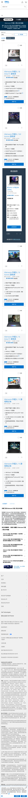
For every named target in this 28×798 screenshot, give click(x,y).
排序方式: (3, 32)
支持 (2, 579)
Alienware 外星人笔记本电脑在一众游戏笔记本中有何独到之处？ (13, 534)
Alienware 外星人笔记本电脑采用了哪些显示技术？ (13, 550)
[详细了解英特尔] (8, 566)
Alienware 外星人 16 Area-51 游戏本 (12, 338)
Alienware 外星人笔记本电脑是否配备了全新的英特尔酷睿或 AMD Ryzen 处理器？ (13, 540)
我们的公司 (4, 599)
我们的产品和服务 (6, 595)
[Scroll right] (26, 20)
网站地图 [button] (3, 586)
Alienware (9, 38)
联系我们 (3, 583)
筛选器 (21, 34)
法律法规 (3, 643)
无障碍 (3, 646)
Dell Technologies (6, 612)
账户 (2, 575)
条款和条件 (4, 627)
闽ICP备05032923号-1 (7, 650)
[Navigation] (2, 2)
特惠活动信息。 (17, 239)
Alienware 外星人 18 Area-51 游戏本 (12, 73)
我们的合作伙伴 (5, 602)
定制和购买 (14, 227)
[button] (22, 2)
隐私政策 (3, 630)
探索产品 (14, 101)
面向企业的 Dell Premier (7, 616)
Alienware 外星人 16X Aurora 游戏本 (12, 135)
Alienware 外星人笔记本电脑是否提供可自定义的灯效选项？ (13, 556)
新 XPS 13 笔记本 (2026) (13, 189)
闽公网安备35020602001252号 (9, 654)
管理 (2, 796)
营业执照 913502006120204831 (9, 657)
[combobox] (14, 6)
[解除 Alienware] (13, 38)
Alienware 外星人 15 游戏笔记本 (13, 400)
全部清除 (3, 38)
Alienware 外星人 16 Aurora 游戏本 (12, 273)
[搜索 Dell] (25, 6)
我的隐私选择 (5, 634)
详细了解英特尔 (17, 567)
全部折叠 (12, 503)
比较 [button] (21, 45)
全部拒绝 (17, 796)
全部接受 (23, 796)
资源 (2, 606)
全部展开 (4, 503)
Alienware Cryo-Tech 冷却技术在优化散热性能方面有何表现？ (13, 561)
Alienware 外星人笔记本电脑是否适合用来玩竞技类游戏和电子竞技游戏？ (13, 545)
